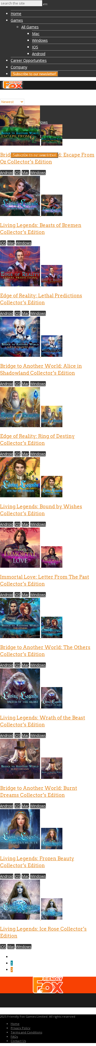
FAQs (14, 1036)
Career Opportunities (29, 60)
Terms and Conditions (26, 1032)
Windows (40, 40)
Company (19, 67)
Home (16, 13)
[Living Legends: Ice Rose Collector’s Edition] (31, 918)
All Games (30, 26)
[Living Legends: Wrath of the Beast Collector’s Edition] (31, 707)
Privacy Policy (20, 1028)
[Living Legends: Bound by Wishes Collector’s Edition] (31, 495)
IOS (35, 47)
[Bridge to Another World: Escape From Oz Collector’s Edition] (31, 144)
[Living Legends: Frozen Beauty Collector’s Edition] (31, 847)
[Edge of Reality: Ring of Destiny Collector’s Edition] (31, 425)
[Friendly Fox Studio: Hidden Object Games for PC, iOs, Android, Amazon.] (12, 87)
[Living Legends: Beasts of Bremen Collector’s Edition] (31, 214)
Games (17, 20)
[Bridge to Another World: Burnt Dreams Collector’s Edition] (31, 777)
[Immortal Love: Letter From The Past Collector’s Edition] (31, 566)
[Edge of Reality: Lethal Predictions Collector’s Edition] (31, 284)
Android (38, 53)
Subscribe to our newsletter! (34, 74)
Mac (35, 33)
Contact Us (18, 1041)
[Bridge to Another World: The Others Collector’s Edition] (31, 636)
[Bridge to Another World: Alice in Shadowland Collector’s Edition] (31, 355)
